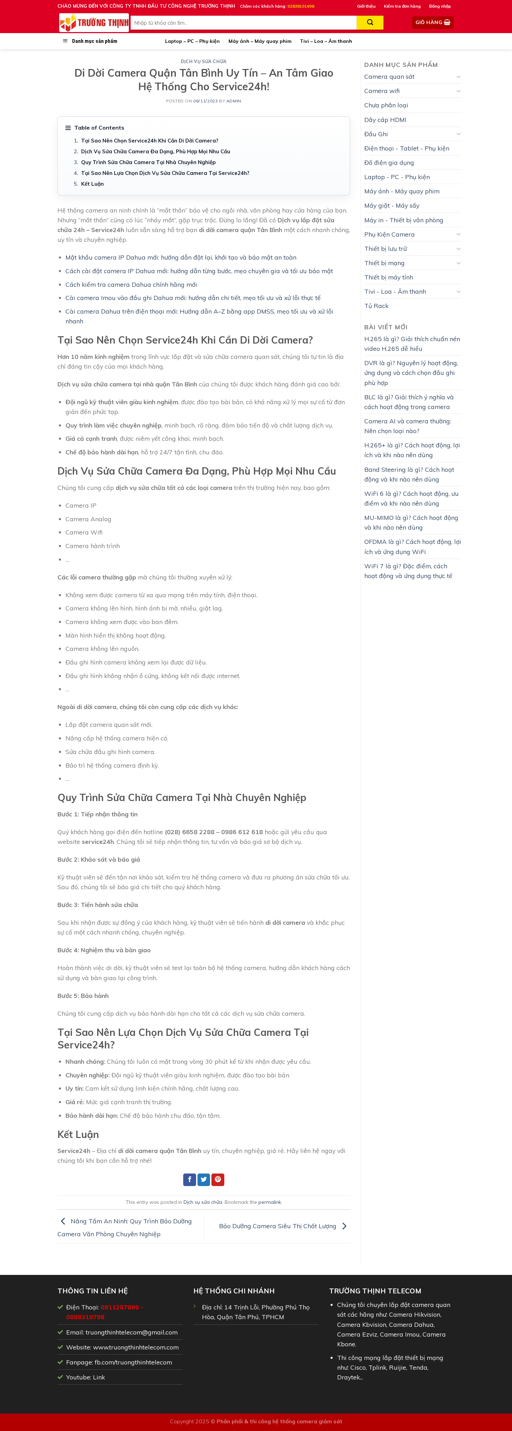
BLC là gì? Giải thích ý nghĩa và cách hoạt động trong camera (409, 401)
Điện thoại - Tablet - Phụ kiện (406, 148)
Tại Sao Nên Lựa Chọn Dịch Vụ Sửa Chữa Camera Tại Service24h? (165, 173)
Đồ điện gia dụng (389, 162)
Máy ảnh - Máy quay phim (402, 191)
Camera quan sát (389, 76)
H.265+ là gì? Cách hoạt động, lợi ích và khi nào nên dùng (412, 450)
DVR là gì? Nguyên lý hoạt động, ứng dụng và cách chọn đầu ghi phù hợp (411, 372)
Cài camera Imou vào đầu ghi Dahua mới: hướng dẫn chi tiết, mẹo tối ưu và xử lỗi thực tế (193, 297)
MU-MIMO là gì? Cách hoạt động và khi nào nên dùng (411, 522)
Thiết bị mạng (384, 263)
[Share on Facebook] (189, 1180)
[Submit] (370, 23)
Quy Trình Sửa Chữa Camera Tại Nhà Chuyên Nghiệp (148, 162)
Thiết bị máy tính (388, 277)
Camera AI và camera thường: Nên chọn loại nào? (407, 425)
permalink (269, 1202)
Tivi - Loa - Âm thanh (395, 291)
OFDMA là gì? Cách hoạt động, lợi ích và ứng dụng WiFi (412, 546)
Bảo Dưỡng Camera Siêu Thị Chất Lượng (278, 1226)
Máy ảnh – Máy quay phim (260, 41)
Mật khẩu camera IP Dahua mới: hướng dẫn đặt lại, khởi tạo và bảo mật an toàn (180, 257)
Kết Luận (92, 183)
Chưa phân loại (386, 105)
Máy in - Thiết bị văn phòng (403, 220)
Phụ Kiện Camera (389, 234)
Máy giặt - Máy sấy (391, 205)
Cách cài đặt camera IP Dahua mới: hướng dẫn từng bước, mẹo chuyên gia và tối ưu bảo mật (199, 271)
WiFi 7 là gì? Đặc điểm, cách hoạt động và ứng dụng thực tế (408, 570)
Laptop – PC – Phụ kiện (192, 41)
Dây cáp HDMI (385, 119)
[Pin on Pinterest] (217, 1180)
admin (233, 100)
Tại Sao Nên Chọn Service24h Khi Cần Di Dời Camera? (149, 140)
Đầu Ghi (376, 134)
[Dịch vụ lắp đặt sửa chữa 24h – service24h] (94, 22)
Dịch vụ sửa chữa (204, 61)
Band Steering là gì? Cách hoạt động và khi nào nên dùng (409, 474)
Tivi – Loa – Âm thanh (326, 41)
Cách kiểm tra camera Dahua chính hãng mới (131, 284)
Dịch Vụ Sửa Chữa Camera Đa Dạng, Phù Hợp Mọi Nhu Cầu (155, 151)
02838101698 (300, 6)
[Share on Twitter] (203, 1180)
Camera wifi (381, 90)
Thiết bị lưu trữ (385, 248)
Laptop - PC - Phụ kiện (397, 176)
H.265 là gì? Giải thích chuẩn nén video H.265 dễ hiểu (412, 343)
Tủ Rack (376, 305)
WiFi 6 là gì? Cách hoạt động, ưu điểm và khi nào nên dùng (411, 498)
